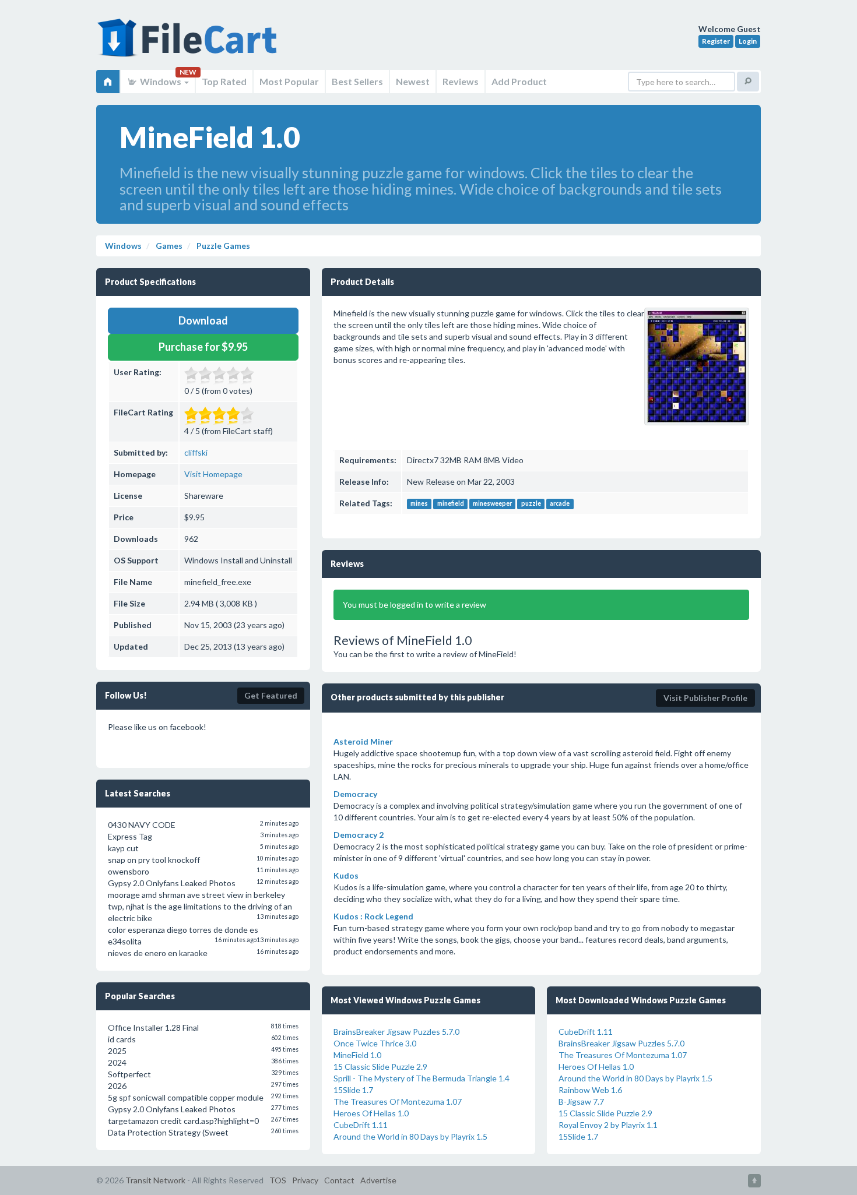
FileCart (189, 43)
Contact (339, 1180)
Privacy (305, 1180)
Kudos (346, 875)
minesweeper (492, 503)
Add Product (519, 81)
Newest (413, 81)
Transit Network (155, 1180)
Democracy (355, 794)
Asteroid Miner (363, 741)
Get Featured (270, 695)
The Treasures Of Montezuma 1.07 (397, 1101)
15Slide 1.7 (353, 1090)
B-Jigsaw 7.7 (581, 1101)
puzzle (531, 503)
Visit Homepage (213, 474)
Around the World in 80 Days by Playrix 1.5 (410, 1136)
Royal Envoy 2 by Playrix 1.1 (608, 1125)
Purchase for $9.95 (203, 346)
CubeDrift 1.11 (360, 1125)
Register (716, 41)
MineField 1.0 (357, 1055)
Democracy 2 (358, 835)
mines (419, 503)
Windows (160, 81)
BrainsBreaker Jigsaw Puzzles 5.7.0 (396, 1032)
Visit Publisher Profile (705, 698)
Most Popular (289, 81)
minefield (450, 503)
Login (748, 41)
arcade (560, 503)
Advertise (378, 1180)
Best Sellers (357, 81)
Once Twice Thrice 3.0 (374, 1043)
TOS (277, 1180)
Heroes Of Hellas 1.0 (371, 1113)
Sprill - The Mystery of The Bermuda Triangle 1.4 (421, 1078)
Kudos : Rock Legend (373, 916)
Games (168, 246)
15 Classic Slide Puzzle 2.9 (380, 1066)
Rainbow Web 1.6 (590, 1090)
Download (203, 320)
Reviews (460, 81)
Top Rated (224, 81)
